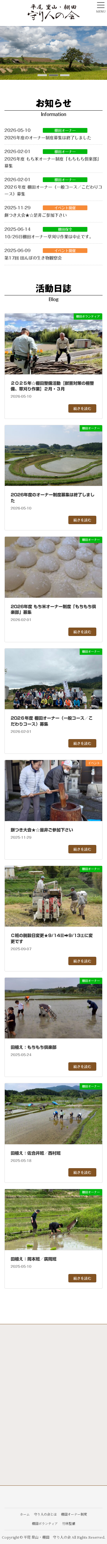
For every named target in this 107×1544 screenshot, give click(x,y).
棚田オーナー (65, 130)
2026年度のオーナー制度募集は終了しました (47, 138)
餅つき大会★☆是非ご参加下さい (35, 215)
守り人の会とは (45, 1514)
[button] (42, 75)
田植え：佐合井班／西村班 (36, 1153)
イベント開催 (65, 208)
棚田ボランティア (45, 1523)
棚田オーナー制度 (74, 1514)
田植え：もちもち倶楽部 (33, 1047)
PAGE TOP (98, 1492)
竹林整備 (68, 1523)
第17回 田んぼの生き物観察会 (33, 258)
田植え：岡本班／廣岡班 (33, 1259)
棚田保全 (65, 229)
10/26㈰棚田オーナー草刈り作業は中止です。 (48, 237)
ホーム (25, 1514)
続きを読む (82, 408)
